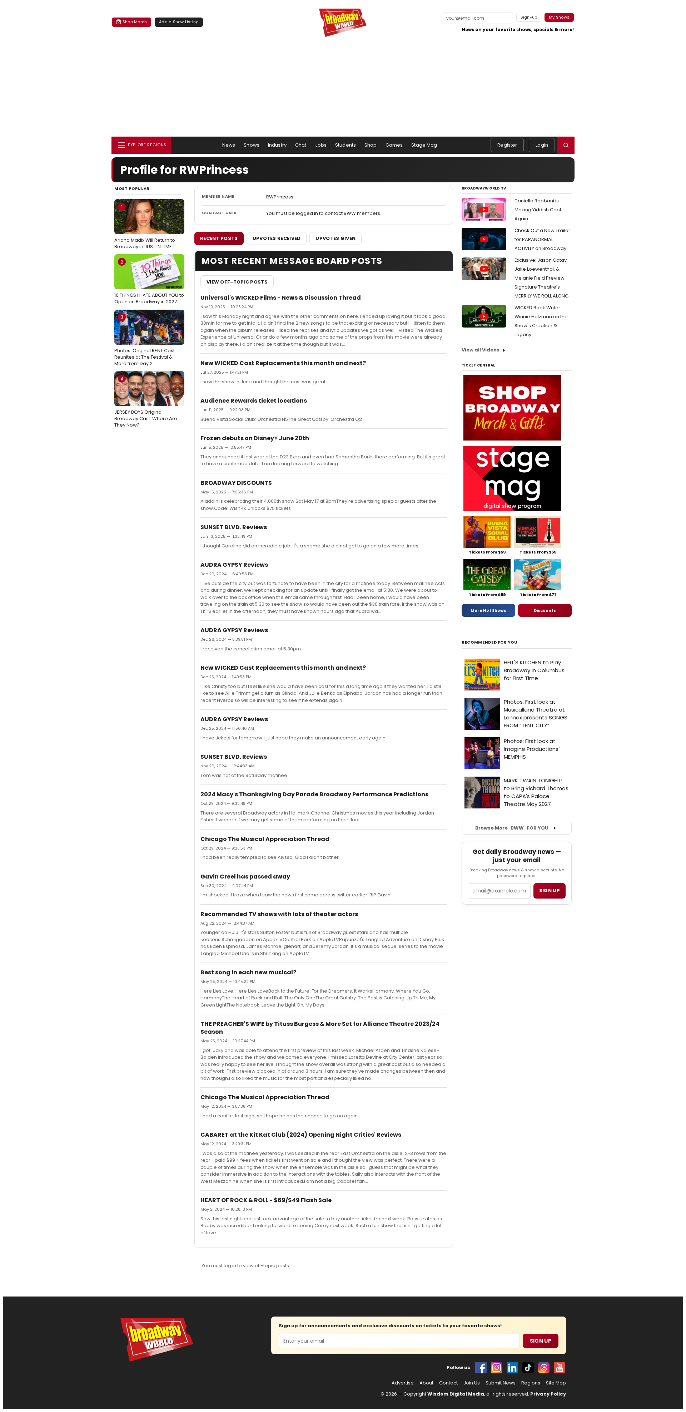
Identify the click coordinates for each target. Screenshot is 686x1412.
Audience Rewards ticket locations (253, 401)
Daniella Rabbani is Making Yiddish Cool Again (537, 209)
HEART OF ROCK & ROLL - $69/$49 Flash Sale (266, 1200)
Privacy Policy (548, 1394)
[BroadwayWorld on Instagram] (496, 1367)
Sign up (549, 890)
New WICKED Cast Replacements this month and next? (283, 363)
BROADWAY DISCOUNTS (236, 483)
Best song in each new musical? (248, 972)
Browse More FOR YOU (511, 828)
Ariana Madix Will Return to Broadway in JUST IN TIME (144, 226)
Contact (448, 1383)
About (426, 1383)
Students (345, 145)
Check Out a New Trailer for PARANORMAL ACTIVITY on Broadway (542, 239)
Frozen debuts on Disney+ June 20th (254, 438)
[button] (566, 145)
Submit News (501, 1383)
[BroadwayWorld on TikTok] (528, 1367)
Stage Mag (424, 145)
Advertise (403, 1383)
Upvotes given (335, 238)
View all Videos (480, 349)
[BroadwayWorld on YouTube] (559, 1367)
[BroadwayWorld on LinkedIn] (512, 1367)
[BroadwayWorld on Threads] (543, 1367)
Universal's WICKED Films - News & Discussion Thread (280, 298)
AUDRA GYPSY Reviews (234, 565)
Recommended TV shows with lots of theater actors (279, 914)
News (228, 145)
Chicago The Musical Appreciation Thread (264, 839)
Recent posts (219, 238)
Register (507, 145)
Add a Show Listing (179, 22)
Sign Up (540, 1340)
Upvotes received (277, 238)
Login (542, 145)
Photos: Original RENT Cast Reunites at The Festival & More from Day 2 (144, 340)
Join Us (471, 1383)
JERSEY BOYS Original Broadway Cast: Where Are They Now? (145, 401)
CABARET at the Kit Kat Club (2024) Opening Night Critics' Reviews (300, 1135)
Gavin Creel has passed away (245, 876)
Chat (301, 145)
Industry (277, 145)
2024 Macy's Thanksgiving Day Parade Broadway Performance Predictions (314, 794)
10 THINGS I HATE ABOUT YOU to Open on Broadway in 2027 (149, 282)
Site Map (556, 1383)
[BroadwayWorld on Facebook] (480, 1367)
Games (394, 145)
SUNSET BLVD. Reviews (233, 527)
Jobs (321, 145)
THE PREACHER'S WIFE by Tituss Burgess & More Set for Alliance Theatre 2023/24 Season (319, 1028)
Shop (370, 145)
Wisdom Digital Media (455, 1394)
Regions (530, 1383)
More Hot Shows (488, 610)
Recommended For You (490, 642)
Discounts (545, 610)
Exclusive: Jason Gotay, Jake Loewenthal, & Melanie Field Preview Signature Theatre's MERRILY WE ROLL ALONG (541, 278)
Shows (251, 145)
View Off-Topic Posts (237, 282)
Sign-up (529, 17)
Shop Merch (135, 22)
